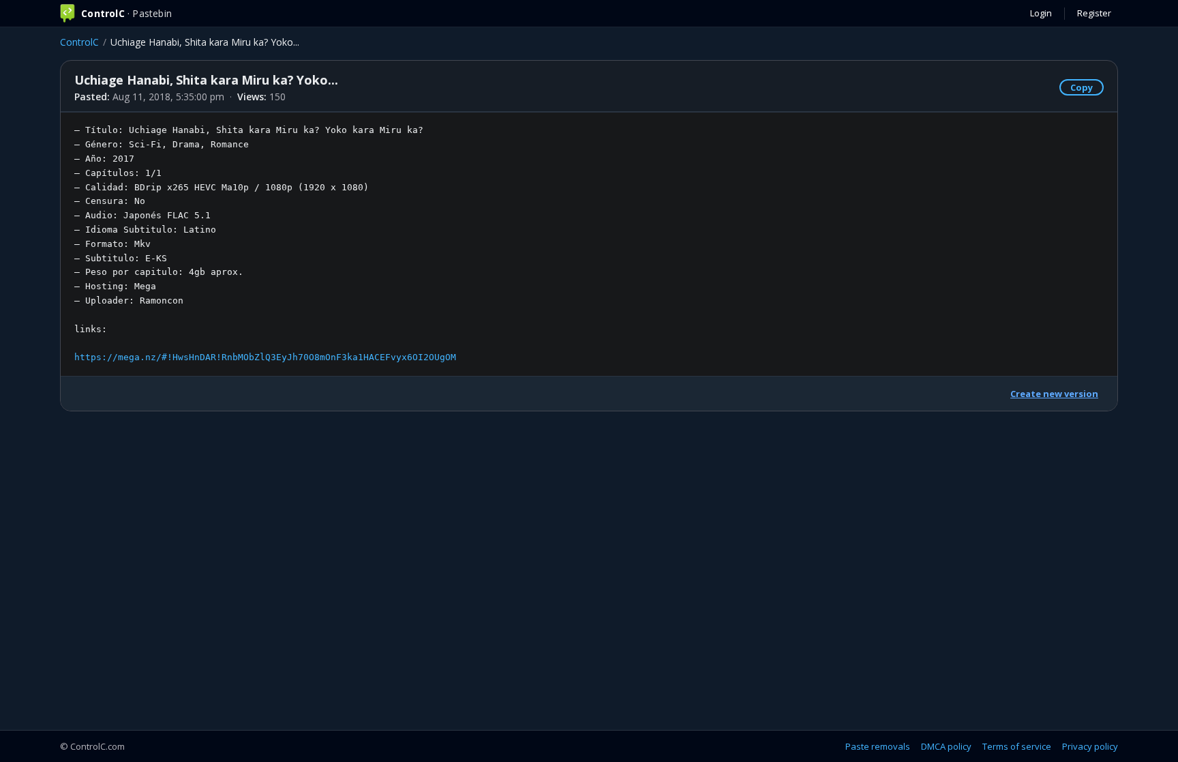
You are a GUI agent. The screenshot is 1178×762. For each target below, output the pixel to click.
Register (1094, 13)
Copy (1081, 87)
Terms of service (1016, 746)
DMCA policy (946, 746)
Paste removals (877, 746)
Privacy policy (1090, 746)
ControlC (79, 41)
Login (1041, 13)
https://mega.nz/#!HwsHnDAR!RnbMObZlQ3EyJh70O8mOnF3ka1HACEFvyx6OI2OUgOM (265, 357)
